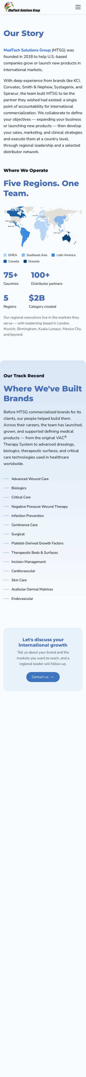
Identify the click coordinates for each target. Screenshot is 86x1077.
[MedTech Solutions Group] (22, 7)
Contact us (40, 677)
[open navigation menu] (78, 7)
